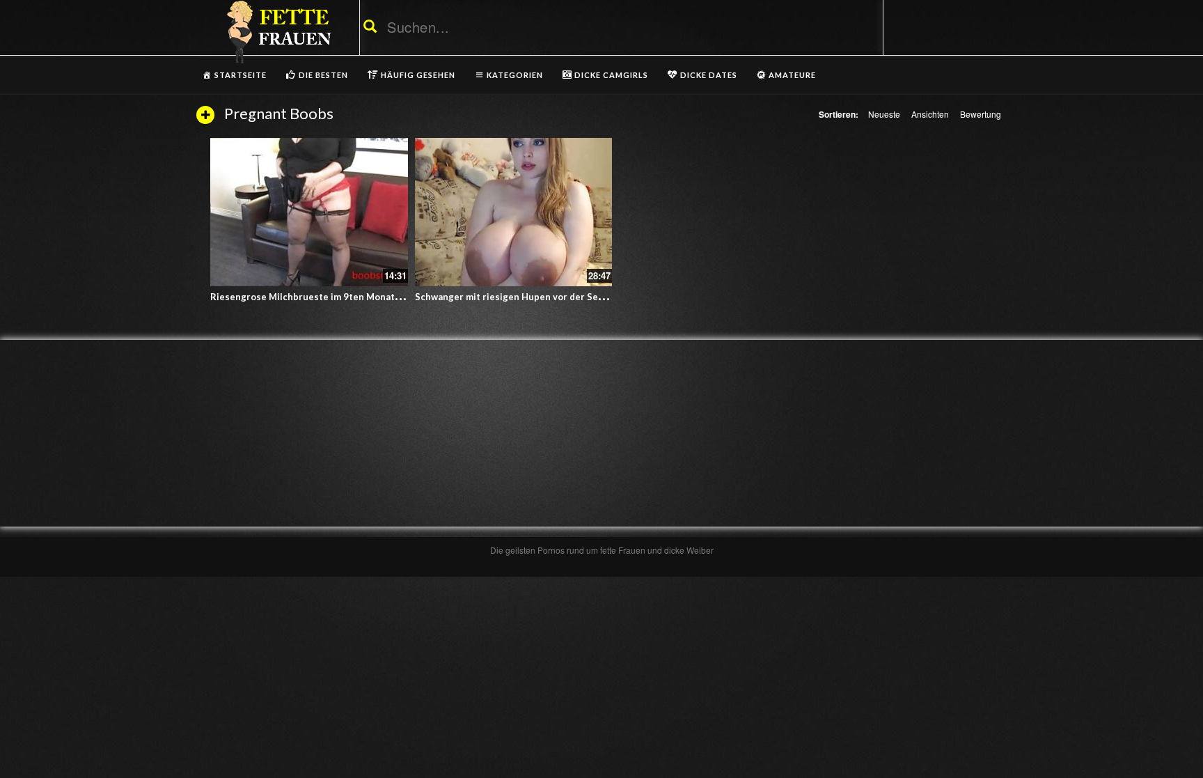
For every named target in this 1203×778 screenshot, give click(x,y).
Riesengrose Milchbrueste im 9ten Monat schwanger (327, 296)
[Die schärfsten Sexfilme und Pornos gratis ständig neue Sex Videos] (276, 31)
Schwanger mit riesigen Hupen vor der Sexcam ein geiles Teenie (556, 296)
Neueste (884, 114)
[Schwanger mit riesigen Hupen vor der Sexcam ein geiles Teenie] (514, 212)
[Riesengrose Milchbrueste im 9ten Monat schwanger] (309, 212)
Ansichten (930, 114)
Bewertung (980, 114)
